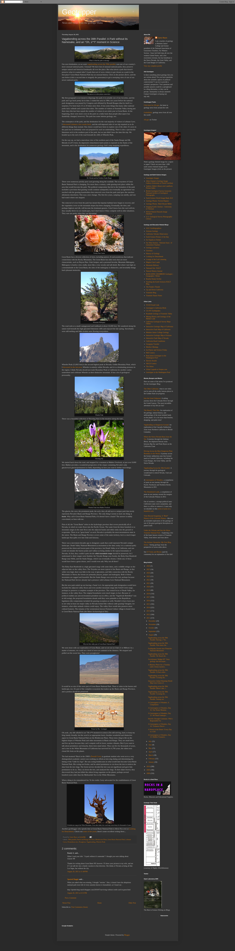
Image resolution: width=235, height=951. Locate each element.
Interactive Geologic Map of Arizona (158, 335)
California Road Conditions (155, 341)
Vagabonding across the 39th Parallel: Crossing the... (158, 677)
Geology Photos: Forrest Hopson (157, 201)
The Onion (149, 366)
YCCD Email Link (152, 305)
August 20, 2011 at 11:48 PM (77, 871)
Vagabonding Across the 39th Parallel (157, 468)
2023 (148, 576)
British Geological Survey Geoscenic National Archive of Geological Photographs (158, 193)
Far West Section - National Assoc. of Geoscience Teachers (159, 244)
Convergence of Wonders (154, 480)
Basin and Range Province (86, 839)
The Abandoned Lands (151, 492)
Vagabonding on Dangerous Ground (156, 425)
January (151, 762)
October (152, 628)
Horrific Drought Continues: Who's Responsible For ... (160, 720)
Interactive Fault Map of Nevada (157, 338)
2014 (148, 607)
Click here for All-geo (151, 105)
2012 (148, 614)
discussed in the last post (72, 367)
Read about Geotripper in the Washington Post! (156, 357)
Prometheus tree (73, 842)
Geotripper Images (152, 178)
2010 (148, 766)
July (150, 741)
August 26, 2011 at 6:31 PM (77, 893)
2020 (148, 587)
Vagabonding (91, 842)
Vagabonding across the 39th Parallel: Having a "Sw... (158, 639)
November (152, 624)
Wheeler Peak (100, 842)
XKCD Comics (151, 363)
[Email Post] (90, 837)
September (152, 631)
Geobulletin (148, 112)
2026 (148, 566)
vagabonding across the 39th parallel (101, 64)
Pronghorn (82, 842)
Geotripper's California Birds (156, 308)
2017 (148, 597)
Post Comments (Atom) (79, 907)
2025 (148, 569)
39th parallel (72, 839)
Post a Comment (70, 898)
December (152, 621)
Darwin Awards (151, 361)
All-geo (146, 120)
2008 (148, 773)
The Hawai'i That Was (151, 410)
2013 (148, 611)
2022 (148, 580)
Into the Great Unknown (152, 398)
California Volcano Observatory (157, 234)
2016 (148, 601)
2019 (148, 590)
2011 (148, 618)
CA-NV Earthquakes (153, 311)
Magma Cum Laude (153, 262)
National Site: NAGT (153, 268)
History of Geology (152, 253)
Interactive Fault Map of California (158, 329)
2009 (148, 770)
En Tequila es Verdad (153, 240)
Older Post (132, 903)
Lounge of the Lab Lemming (156, 259)
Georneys (149, 251)
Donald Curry (96, 756)
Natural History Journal (154, 271)
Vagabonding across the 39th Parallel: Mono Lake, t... (158, 687)
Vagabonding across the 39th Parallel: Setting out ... (158, 698)
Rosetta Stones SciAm (153, 279)
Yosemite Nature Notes (154, 296)
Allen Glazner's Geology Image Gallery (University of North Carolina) (159, 182)
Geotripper (79, 12)
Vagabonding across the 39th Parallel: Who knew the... (158, 644)
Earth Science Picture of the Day (157, 237)
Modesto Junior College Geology (157, 332)
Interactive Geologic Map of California (159, 326)
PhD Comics (150, 353)
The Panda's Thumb (153, 287)
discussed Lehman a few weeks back (77, 124)
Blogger (127, 935)
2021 (148, 583)
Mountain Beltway (152, 265)
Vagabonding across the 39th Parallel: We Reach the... (158, 655)
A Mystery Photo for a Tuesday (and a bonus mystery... (159, 666)
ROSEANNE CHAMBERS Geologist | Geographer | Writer (159, 275)
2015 (148, 604)
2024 (148, 573)
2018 (148, 594)
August (151, 635)
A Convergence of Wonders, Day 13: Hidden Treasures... (159, 736)
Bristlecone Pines (101, 839)
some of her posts (89, 831)
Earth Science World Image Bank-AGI (159, 198)
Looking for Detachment (154, 256)
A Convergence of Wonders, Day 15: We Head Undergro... (159, 714)
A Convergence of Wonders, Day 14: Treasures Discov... (159, 725)
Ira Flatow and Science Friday (156, 350)
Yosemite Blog (151, 293)
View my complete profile (153, 66)
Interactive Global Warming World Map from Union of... (160, 682)
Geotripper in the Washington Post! (158, 372)
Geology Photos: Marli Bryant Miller (159, 204)
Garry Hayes (162, 38)
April (151, 752)
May (150, 748)
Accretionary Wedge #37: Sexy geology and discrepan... (159, 660)
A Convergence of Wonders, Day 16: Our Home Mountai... (159, 709)
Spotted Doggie (73, 879)
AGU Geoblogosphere (153, 228)
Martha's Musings (152, 347)
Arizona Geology (152, 231)
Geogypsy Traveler (152, 344)
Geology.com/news (152, 248)
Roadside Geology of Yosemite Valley (159, 314)
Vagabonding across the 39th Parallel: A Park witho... (158, 671)
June (150, 745)
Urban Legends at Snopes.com (156, 369)
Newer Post (66, 903)
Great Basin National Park (116, 839)
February (152, 759)
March (151, 755)
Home (99, 903)
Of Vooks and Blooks (154, 552)
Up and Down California (154, 290)
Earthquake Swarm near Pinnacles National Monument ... (160, 650)
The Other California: (151, 389)
